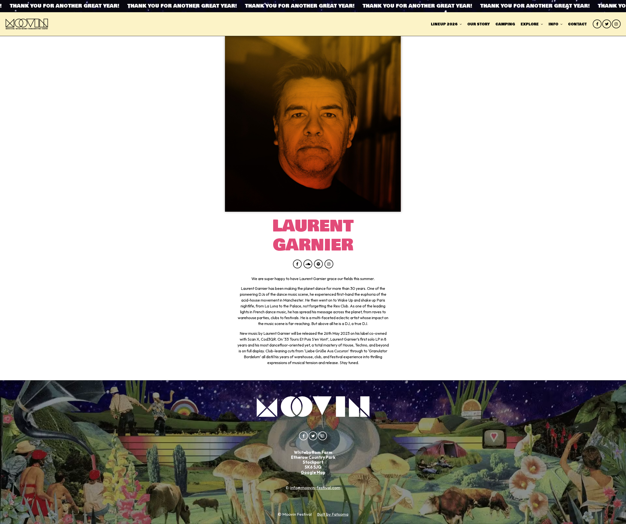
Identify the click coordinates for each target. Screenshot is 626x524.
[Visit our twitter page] (606, 23)
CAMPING (505, 24)
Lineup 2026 (444, 24)
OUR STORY (478, 24)
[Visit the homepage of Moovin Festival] (26, 24)
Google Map (313, 472)
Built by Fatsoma (332, 514)
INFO (553, 24)
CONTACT (577, 24)
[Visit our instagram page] (616, 23)
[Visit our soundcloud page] (307, 264)
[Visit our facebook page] (597, 23)
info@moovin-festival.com (315, 487)
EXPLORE (530, 24)
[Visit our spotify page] (318, 264)
